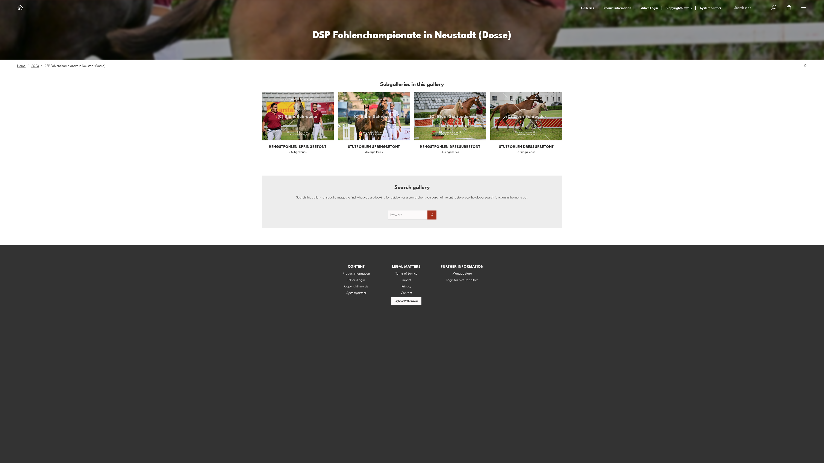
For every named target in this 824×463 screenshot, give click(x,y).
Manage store (462, 273)
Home (21, 66)
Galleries (587, 8)
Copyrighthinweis (679, 8)
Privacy (406, 286)
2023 (35, 66)
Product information (617, 8)
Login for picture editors (462, 280)
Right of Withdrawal (406, 301)
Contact (406, 293)
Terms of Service (406, 273)
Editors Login (649, 8)
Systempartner (710, 8)
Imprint (406, 280)
